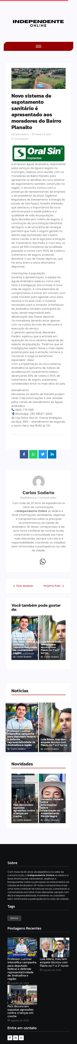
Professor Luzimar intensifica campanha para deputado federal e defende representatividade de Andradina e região (25, 643)
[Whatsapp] (43, 561)
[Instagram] (15, 1037)
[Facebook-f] (9, 1037)
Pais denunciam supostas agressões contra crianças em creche (24, 810)
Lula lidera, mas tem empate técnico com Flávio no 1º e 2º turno (50, 647)
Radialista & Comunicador (38, 498)
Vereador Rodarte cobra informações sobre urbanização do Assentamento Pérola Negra (52, 807)
